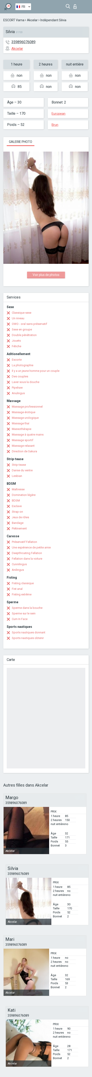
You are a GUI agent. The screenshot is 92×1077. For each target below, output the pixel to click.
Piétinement (19, 528)
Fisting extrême (21, 594)
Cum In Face (19, 619)
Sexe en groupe (22, 329)
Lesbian (17, 476)
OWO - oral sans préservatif (29, 324)
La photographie (22, 365)
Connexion (76, 5)
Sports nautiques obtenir (28, 638)
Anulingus (18, 393)
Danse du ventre (22, 470)
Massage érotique (23, 412)
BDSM (16, 500)
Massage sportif (22, 440)
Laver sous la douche (25, 382)
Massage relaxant (23, 445)
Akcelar (32, 20)
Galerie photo (20, 142)
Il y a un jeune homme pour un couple (35, 370)
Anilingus (18, 569)
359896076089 (23, 42)
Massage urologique (25, 417)
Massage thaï (20, 423)
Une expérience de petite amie (31, 547)
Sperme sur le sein (24, 613)
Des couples (20, 376)
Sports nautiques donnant (28, 632)
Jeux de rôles (20, 517)
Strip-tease (19, 464)
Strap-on (17, 511)
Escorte (17, 359)
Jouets (16, 340)
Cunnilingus (19, 564)
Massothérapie (21, 429)
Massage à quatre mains (28, 434)
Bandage (17, 523)
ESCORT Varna (13, 20)
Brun (55, 125)
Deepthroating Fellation (27, 553)
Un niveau (18, 318)
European (58, 114)
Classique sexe (21, 312)
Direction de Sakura (24, 451)
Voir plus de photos (46, 275)
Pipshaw (17, 387)
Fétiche (16, 346)
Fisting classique (23, 583)
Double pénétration (24, 335)
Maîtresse (18, 489)
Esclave (17, 506)
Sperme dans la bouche (27, 607)
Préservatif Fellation (24, 542)
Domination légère (24, 495)
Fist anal (17, 588)
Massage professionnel (27, 406)
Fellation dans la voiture (27, 558)
